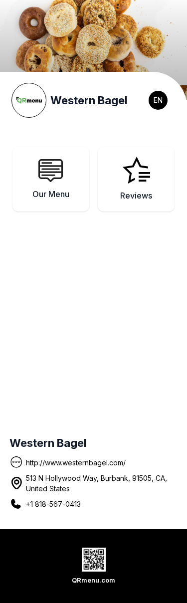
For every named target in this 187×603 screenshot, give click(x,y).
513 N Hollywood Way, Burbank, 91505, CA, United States (96, 483)
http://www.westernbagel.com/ (76, 462)
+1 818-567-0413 (53, 504)
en (158, 100)
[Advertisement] (93, 318)
